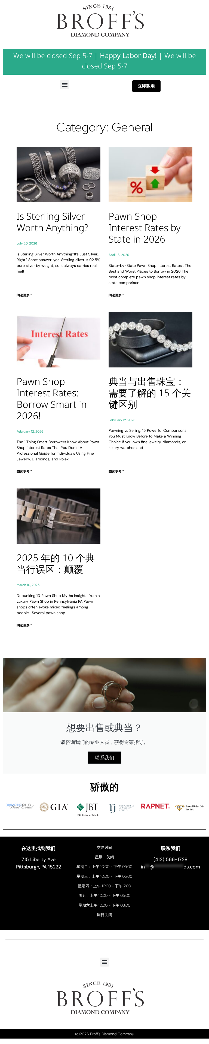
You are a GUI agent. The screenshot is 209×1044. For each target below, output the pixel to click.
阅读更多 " (24, 295)
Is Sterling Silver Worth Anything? (52, 222)
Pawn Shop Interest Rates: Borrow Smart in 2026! (52, 398)
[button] (64, 84)
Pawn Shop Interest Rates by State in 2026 (144, 227)
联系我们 (104, 758)
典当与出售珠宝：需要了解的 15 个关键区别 (150, 393)
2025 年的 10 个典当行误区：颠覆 (56, 563)
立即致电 (146, 86)
